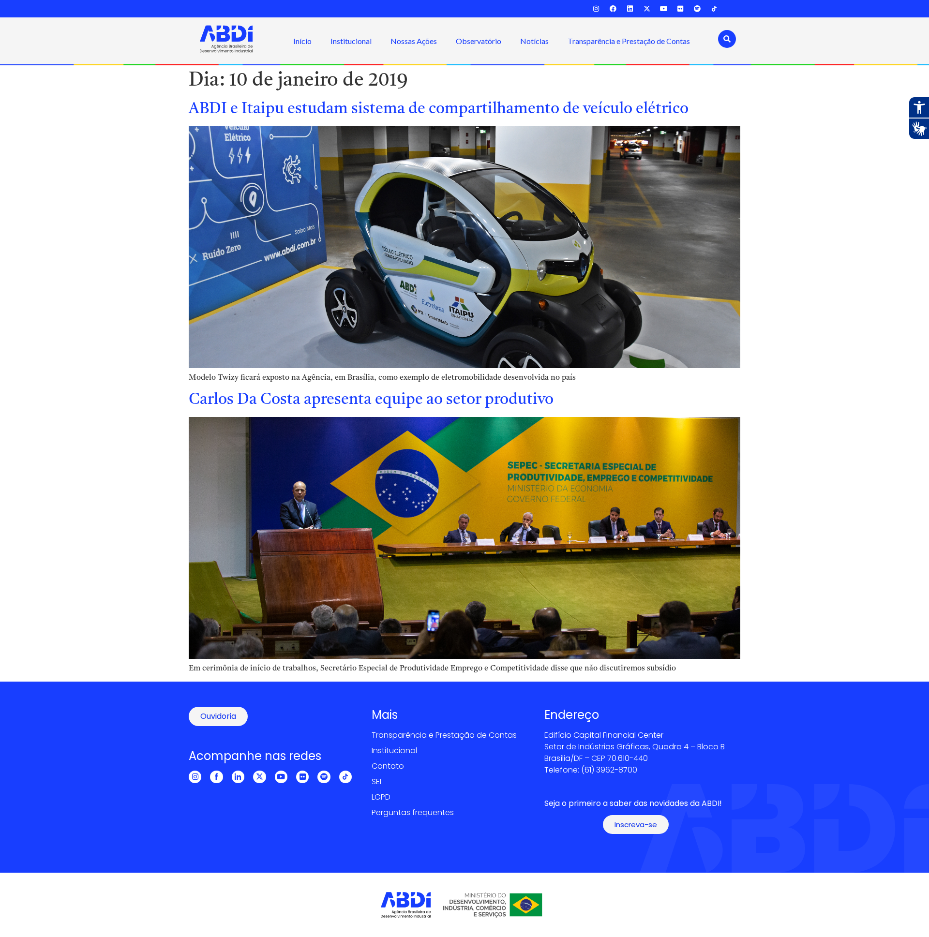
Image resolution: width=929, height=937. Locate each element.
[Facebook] (613, 9)
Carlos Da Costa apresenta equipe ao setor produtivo (371, 400)
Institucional (351, 40)
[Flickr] (680, 9)
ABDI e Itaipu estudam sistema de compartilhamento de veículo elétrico (439, 109)
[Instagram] (596, 9)
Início (302, 40)
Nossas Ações (413, 40)
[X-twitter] (647, 9)
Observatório (478, 40)
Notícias (534, 40)
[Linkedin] (630, 9)
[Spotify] (697, 9)
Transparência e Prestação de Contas (629, 40)
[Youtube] (663, 9)
